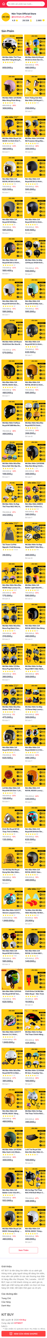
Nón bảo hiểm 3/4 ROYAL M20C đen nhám (9, 384)
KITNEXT (18, 1323)
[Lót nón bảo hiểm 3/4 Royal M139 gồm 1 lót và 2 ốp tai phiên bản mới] (12, 776)
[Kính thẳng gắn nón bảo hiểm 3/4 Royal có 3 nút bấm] (35, 85)
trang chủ (6, 1298)
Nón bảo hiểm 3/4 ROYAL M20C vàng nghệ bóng (10, 1113)
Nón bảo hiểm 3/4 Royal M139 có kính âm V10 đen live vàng (11, 749)
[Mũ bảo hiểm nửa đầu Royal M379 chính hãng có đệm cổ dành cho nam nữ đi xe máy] (35, 411)
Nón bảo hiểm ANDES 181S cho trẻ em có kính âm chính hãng (34, 506)
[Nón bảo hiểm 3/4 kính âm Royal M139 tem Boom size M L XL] (12, 979)
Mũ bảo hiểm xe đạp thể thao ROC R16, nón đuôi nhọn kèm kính (12, 506)
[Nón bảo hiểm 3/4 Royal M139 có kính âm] (12, 938)
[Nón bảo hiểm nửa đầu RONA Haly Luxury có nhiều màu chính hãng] (12, 573)
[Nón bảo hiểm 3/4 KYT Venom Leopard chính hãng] (12, 898)
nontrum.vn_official (22, 17)
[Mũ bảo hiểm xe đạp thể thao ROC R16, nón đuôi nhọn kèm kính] (12, 492)
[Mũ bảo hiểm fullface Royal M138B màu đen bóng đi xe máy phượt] (12, 411)
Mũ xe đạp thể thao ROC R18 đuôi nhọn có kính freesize (34, 1192)
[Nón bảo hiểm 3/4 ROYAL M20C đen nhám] (12, 370)
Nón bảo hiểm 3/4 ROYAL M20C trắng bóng (33, 1231)
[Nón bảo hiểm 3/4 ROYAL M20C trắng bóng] (35, 1216)
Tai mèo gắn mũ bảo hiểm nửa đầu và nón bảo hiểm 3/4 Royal (34, 912)
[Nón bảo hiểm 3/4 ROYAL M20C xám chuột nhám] (35, 857)
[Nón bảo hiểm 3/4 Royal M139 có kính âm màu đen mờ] (35, 167)
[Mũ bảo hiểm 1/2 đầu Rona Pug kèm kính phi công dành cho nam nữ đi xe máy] (12, 654)
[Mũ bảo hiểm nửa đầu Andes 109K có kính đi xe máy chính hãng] (12, 695)
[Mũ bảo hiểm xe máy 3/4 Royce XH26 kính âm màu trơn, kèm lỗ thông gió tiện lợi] (35, 248)
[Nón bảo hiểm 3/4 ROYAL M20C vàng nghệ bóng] (12, 1099)
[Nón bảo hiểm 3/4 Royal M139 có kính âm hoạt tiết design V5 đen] (35, 329)
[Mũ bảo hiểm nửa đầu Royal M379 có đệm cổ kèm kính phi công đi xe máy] (12, 1058)
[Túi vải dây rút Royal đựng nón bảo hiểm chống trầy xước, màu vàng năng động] (12, 857)
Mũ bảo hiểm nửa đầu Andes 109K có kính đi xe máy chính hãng (11, 709)
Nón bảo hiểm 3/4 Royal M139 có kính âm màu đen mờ (33, 181)
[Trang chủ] (3, 4)
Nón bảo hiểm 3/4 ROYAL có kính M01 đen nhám (33, 953)
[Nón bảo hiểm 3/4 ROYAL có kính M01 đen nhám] (35, 938)
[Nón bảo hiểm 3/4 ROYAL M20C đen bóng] (35, 613)
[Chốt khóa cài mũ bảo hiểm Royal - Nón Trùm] (35, 979)
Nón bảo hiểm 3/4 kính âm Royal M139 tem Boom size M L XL (11, 993)
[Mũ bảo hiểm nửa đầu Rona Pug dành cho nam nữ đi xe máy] (12, 613)
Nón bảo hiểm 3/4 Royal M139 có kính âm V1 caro (10, 262)
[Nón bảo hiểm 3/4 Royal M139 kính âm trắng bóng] (12, 289)
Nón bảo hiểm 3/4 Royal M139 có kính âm (10, 953)
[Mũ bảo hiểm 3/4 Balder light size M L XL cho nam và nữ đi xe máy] (35, 573)
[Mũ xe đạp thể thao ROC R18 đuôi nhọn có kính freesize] (35, 1178)
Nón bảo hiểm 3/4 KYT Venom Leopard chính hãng (11, 912)
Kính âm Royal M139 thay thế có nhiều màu (10, 831)
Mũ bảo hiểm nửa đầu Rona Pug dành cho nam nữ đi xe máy (11, 628)
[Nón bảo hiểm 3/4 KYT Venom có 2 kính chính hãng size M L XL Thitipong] (12, 1020)
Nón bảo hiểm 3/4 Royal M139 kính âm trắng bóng (10, 303)
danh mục (6, 1305)
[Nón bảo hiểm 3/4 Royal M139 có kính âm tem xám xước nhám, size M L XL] (35, 207)
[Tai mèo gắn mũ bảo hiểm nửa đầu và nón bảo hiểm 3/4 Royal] (35, 898)
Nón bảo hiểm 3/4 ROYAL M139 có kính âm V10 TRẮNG (11, 181)
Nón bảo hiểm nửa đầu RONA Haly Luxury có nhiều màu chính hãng (11, 587)
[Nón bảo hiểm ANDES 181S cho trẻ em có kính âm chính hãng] (35, 492)
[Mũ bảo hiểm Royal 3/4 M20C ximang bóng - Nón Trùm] (12, 1216)
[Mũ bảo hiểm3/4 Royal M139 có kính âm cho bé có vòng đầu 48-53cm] (35, 45)
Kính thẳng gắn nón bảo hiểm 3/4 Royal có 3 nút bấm (34, 100)
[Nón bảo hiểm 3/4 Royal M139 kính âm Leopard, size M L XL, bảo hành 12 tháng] (35, 817)
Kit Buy (22, 1320)
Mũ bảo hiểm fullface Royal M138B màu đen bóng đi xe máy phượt (11, 425)
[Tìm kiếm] (41, 4)
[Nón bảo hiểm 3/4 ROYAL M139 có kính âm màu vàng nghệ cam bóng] (35, 370)
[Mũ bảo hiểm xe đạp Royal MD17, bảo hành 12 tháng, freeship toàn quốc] (35, 654)
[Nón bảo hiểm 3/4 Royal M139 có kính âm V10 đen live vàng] (12, 735)
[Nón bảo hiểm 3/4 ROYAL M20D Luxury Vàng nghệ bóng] (35, 776)
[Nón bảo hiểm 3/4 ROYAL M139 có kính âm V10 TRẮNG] (12, 167)
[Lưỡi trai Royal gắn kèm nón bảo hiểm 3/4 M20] (35, 1137)
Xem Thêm (23, 1250)
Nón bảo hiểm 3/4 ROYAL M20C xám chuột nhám (32, 872)
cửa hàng (6, 1302)
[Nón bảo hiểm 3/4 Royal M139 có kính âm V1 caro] (12, 248)
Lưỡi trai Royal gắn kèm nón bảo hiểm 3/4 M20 (34, 1152)
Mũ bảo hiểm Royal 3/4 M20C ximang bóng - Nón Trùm (11, 1231)
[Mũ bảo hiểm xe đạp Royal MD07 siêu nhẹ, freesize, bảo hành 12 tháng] (35, 532)
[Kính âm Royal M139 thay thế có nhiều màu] (12, 817)
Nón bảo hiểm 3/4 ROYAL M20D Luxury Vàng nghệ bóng (33, 790)
